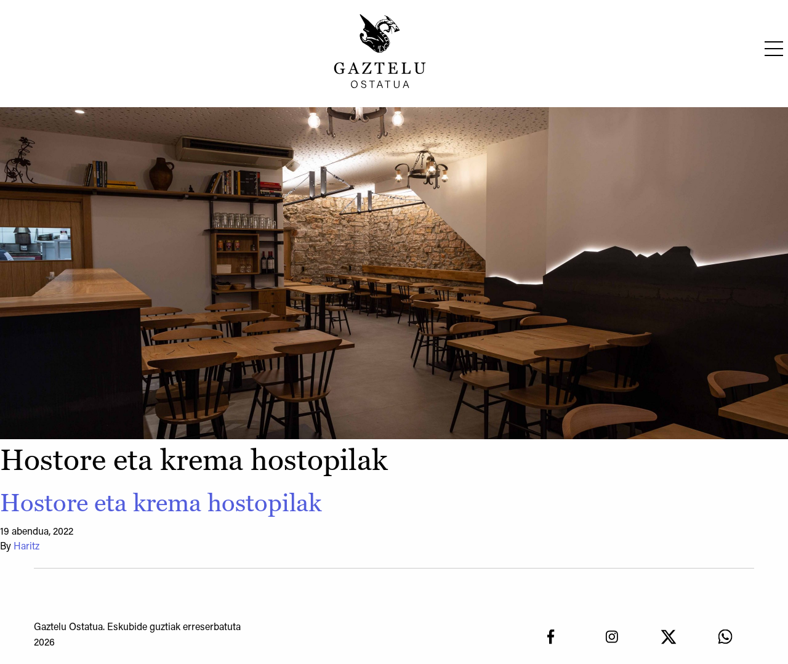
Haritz (26, 547)
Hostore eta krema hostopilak (160, 502)
